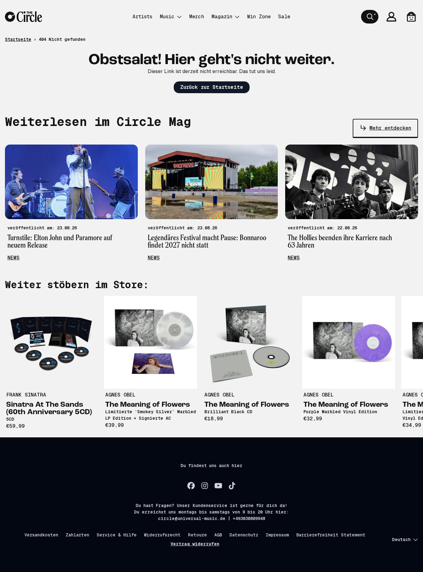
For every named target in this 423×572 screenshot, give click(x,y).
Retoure (197, 534)
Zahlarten (77, 534)
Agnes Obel (120, 395)
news (13, 258)
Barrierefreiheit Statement (330, 534)
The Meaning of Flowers (147, 405)
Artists (142, 17)
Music (167, 17)
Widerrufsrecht (162, 534)
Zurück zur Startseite (211, 87)
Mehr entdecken (390, 128)
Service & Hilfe (117, 534)
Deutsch (401, 539)
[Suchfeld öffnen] (369, 16)
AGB (218, 534)
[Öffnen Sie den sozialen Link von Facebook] (191, 485)
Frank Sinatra (26, 395)
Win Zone (259, 17)
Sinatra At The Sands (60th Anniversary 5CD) (49, 408)
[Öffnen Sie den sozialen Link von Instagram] (205, 485)
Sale (284, 17)
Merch (196, 17)
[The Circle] (23, 16)
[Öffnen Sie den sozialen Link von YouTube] (218, 485)
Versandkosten (41, 534)
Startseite (18, 39)
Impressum (277, 534)
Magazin (222, 17)
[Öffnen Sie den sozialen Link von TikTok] (232, 485)
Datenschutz (243, 534)
